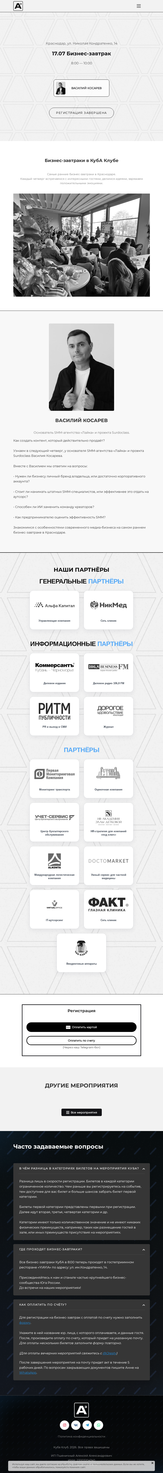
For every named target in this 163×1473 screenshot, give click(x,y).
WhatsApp (27, 1373)
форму (24, 1323)
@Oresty (109, 1353)
